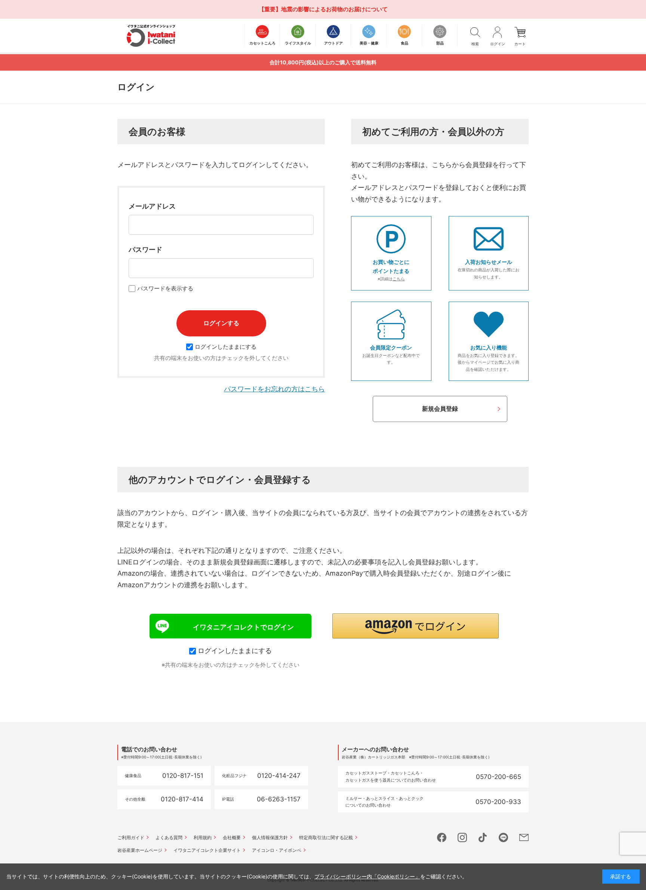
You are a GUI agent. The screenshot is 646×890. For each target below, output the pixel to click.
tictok (482, 837)
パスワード (145, 249)
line (503, 837)
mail (524, 837)
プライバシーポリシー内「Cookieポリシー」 (367, 876)
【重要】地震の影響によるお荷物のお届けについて (323, 9)
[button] (415, 625)
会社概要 (232, 837)
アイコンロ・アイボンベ (276, 850)
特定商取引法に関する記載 (326, 837)
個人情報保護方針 (270, 837)
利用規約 (203, 837)
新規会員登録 (440, 408)
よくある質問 (169, 837)
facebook (441, 837)
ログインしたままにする (225, 346)
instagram (462, 837)
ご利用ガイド (130, 837)
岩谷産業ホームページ (139, 850)
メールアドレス (152, 206)
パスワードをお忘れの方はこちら (274, 389)
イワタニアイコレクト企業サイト (207, 850)
